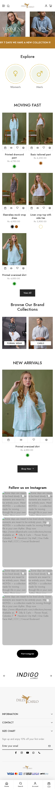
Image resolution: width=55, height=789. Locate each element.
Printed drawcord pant (14, 156)
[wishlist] (17, 148)
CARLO (14, 343)
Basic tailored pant (41, 154)
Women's (15, 87)
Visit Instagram (27, 653)
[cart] (51, 5)
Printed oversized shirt (14, 275)
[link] (12, 24)
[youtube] (28, 753)
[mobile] (39, 753)
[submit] (49, 746)
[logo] (27, 6)
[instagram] (22, 753)
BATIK (41, 343)
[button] (3, 6)
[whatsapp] (33, 753)
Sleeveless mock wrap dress (14, 216)
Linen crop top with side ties (40, 216)
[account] (46, 5)
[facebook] (16, 753)
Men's (39, 87)
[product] (5, 148)
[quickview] (11, 148)
